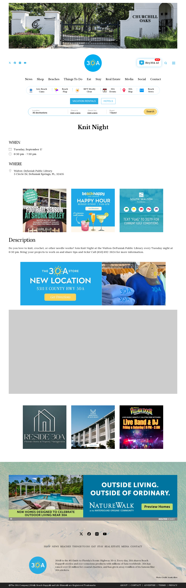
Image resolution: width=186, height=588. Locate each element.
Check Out (92, 110)
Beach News (151, 90)
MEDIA (125, 546)
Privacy (173, 585)
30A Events (112, 90)
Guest (112, 110)
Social (142, 79)
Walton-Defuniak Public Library (33, 170)
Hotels (108, 101)
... (79, 113)
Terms (162, 585)
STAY (100, 546)
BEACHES (65, 546)
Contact (155, 79)
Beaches (53, 79)
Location (36, 110)
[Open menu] (173, 63)
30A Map (130, 90)
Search (150, 111)
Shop (40, 79)
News (28, 79)
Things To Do (73, 79)
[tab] (84, 101)
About (124, 585)
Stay (98, 79)
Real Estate (113, 79)
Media (129, 79)
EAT (93, 546)
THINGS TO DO (81, 546)
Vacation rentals (84, 101)
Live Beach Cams (41, 90)
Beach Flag (65, 90)
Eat (89, 79)
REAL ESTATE (112, 546)
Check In (74, 110)
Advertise (149, 585)
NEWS (55, 546)
